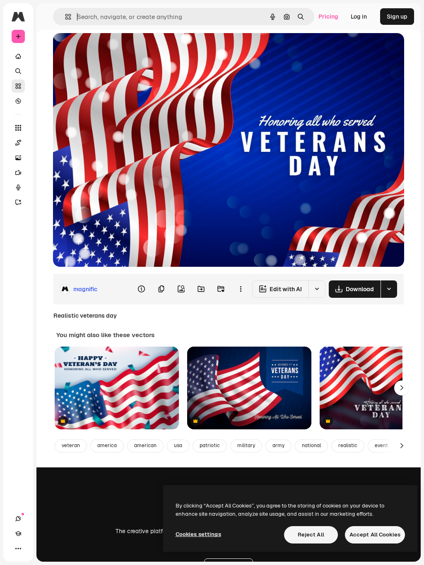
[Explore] (18, 101)
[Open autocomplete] (64, 17)
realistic (347, 445)
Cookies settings (198, 534)
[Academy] (18, 533)
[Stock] (18, 86)
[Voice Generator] (18, 187)
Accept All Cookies (374, 534)
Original (106, 49)
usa (178, 445)
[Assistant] (18, 202)
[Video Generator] (18, 172)
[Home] (18, 56)
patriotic (210, 445)
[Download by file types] (389, 289)
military (246, 445)
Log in (359, 16)
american (145, 445)
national (311, 445)
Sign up (397, 16)
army (278, 445)
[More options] (240, 289)
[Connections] (18, 518)
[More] (18, 548)
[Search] (18, 71)
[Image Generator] (18, 157)
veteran (71, 445)
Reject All (311, 534)
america (107, 445)
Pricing (328, 16)
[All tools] (18, 127)
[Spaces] (18, 142)
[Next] (401, 388)
